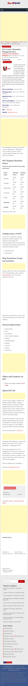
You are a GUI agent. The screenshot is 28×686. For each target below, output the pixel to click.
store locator (6, 275)
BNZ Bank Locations (9, 636)
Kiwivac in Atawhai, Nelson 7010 (12, 621)
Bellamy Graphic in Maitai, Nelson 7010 (13, 605)
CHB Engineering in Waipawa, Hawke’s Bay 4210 (13, 599)
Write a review (7, 62)
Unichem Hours (7, 651)
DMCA (5, 662)
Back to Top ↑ (16, 670)
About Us (4, 668)
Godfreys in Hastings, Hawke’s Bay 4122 (12, 609)
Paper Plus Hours (8, 646)
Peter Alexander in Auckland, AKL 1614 (13, 595)
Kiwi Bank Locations (8, 638)
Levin (20, 42)
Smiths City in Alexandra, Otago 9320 (13, 603)
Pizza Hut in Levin (14, 467)
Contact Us (11, 668)
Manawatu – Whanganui (11, 42)
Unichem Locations (17, 651)
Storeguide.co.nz (8, 666)
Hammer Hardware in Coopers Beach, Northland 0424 (13, 618)
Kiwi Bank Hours (19, 636)
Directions (9, 109)
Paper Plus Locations (9, 649)
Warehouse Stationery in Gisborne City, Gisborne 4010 (14, 613)
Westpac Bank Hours (9, 654)
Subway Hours (19, 649)
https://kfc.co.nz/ (12, 112)
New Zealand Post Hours (10, 641)
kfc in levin (9, 501)
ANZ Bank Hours (8, 628)
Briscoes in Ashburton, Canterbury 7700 (12, 589)
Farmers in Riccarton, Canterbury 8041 (13, 592)
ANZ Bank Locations (9, 631)
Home (2, 42)
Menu (2, 9)
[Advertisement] (14, 27)
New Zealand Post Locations (11, 643)
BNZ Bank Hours (8, 633)
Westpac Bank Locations (10, 656)
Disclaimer (18, 668)
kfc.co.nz (20, 430)
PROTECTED (9, 662)
